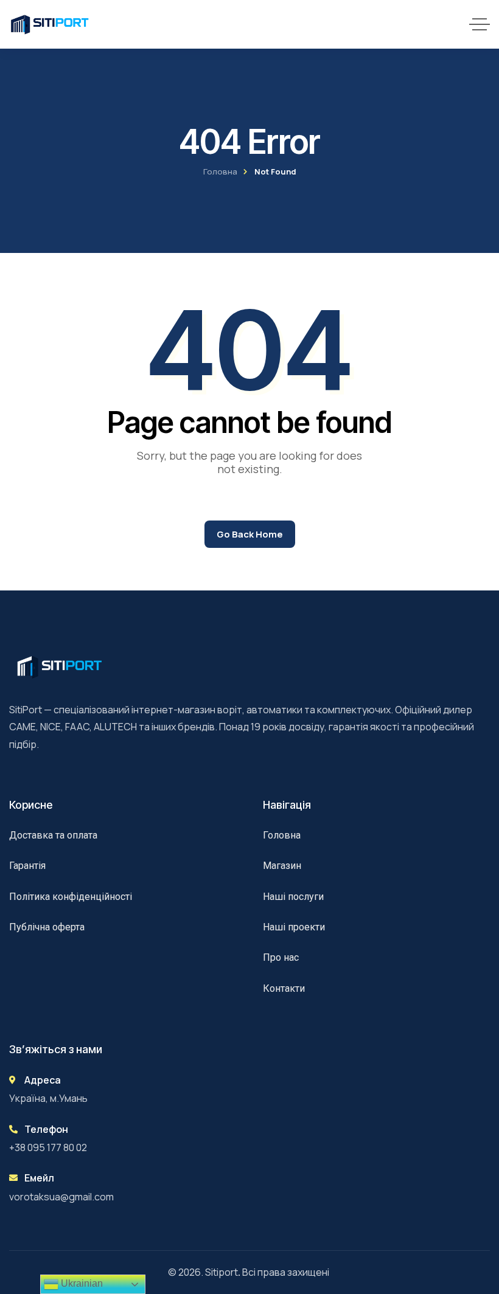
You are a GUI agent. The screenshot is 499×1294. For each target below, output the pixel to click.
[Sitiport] (50, 24)
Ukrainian (80, 1283)
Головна (220, 171)
